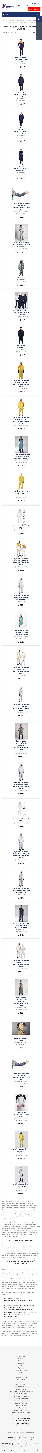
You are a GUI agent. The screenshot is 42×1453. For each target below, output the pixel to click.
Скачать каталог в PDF (21, 1386)
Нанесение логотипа (21, 1377)
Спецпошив (21, 1375)
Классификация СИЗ (21, 1407)
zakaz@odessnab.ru (34, 3)
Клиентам (21, 1372)
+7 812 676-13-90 (23, 6)
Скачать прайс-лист (21, 1384)
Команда (21, 1358)
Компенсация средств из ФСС (21, 1415)
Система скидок (21, 1389)
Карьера (21, 1361)
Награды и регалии (21, 1370)
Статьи (21, 1365)
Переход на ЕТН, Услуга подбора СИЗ (21, 1391)
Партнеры (21, 1368)
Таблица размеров (21, 1403)
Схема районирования (21, 1400)
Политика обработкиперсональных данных (23, 1423)
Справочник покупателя (21, 1410)
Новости (21, 1363)
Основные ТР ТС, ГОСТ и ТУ (21, 1412)
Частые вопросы (21, 1405)
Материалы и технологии (21, 1396)
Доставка (21, 1382)
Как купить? (21, 1379)
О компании (21, 1356)
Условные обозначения (21, 1398)
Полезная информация (21, 1393)
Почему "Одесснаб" (21, 1353)
